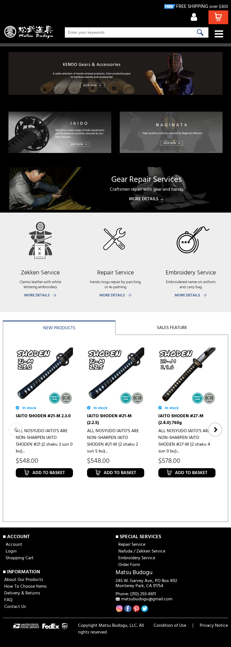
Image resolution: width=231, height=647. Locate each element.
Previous (16, 430)
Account (14, 544)
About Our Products (23, 579)
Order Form (129, 565)
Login (11, 551)
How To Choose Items (25, 586)
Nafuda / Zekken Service (141, 551)
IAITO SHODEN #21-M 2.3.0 (43, 416)
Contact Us (15, 606)
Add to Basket (48, 473)
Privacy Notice (214, 625)
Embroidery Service (136, 558)
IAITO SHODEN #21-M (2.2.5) (109, 419)
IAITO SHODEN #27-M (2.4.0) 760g (180, 419)
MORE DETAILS (37, 295)
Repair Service (131, 544)
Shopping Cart (20, 558)
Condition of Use (170, 625)
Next (215, 430)
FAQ (8, 600)
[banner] (115, 73)
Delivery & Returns (22, 593)
